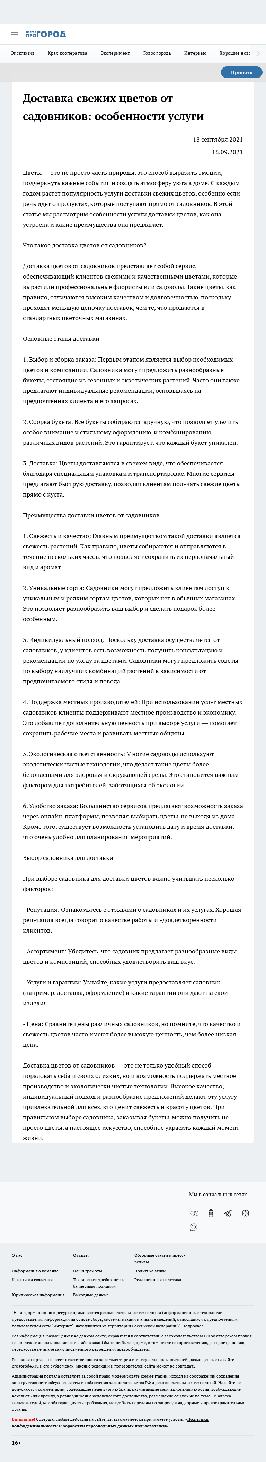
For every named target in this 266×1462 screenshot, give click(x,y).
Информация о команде (35, 1270)
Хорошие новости (239, 53)
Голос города (157, 53)
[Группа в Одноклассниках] (211, 1213)
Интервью (195, 53)
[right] (258, 54)
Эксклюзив (23, 53)
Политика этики (150, 1270)
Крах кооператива (67, 53)
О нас (17, 1255)
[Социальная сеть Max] (193, 1227)
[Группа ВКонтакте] (193, 1213)
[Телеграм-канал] (228, 1213)
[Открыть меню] (14, 34)
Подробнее (193, 1325)
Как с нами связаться (32, 1279)
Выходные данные (91, 1294)
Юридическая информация (38, 1294)
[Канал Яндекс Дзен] (245, 1213)
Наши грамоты (87, 1270)
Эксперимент (115, 53)
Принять (241, 72)
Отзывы (81, 1255)
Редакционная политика (157, 1279)
